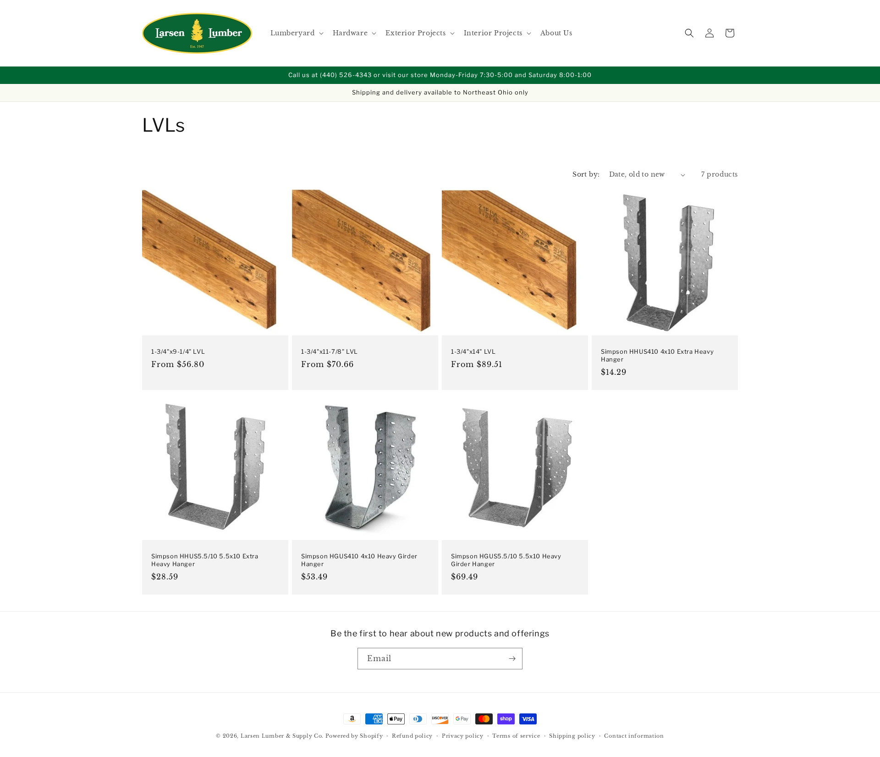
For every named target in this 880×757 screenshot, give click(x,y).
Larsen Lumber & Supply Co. (282, 736)
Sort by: (586, 174)
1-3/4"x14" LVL (473, 351)
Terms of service (516, 736)
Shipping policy (572, 736)
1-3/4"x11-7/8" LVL (329, 351)
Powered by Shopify (354, 736)
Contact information (634, 736)
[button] (296, 33)
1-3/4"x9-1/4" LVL (178, 351)
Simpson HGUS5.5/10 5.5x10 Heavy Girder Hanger (506, 560)
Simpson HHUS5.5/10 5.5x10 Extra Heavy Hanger (204, 560)
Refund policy (412, 736)
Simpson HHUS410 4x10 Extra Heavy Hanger (657, 355)
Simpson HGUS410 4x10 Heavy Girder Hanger (359, 560)
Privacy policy (463, 736)
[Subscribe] (512, 658)
